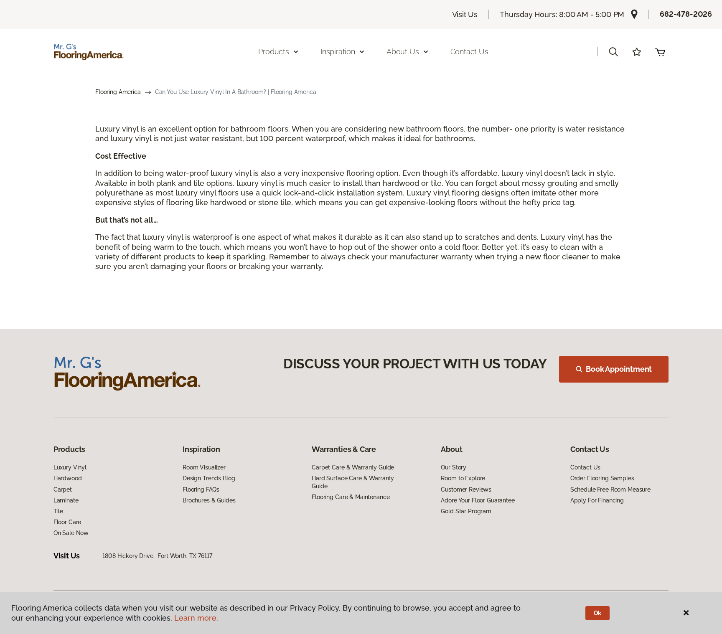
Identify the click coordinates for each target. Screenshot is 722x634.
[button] (613, 51)
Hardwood (67, 478)
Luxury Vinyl (69, 467)
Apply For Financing (597, 500)
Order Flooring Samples (602, 478)
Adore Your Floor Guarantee (477, 500)
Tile (58, 511)
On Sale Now (71, 533)
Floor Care (67, 522)
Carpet (62, 489)
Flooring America (118, 92)
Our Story (453, 467)
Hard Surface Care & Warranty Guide (353, 482)
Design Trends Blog (209, 478)
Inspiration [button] (337, 51)
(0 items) (660, 52)
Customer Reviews (466, 489)
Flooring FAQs (201, 489)
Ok (598, 613)
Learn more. (196, 618)
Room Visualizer (204, 467)
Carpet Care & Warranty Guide (353, 467)
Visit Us (465, 14)
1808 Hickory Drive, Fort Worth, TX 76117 (157, 556)
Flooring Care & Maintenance (350, 497)
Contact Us (469, 51)
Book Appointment (619, 369)
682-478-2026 (686, 14)
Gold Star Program (466, 511)
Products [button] (273, 51)
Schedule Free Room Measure (610, 489)
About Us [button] (402, 51)
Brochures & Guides (209, 500)
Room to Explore (463, 478)
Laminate (66, 500)
